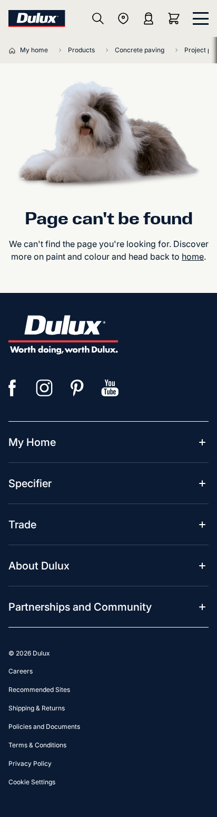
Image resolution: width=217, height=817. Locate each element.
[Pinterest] (77, 388)
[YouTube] (110, 388)
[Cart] (176, 18)
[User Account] (148, 18)
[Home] (14, 50)
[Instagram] (45, 388)
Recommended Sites (39, 690)
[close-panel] (201, 18)
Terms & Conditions (37, 745)
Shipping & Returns (36, 708)
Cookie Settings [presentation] (31, 782)
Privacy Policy (30, 763)
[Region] (123, 18)
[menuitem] (32, 442)
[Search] (97, 18)
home (193, 256)
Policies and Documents (44, 726)
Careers (20, 671)
